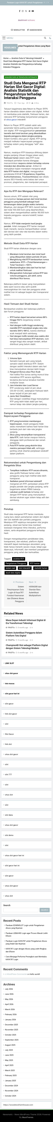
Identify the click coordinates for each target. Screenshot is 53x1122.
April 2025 (9, 1065)
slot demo (9, 835)
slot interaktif (24, 568)
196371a (10, 103)
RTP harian (35, 563)
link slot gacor (11, 714)
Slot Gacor (9, 734)
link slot (8, 744)
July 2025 (9, 1050)
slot (6, 724)
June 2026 (9, 994)
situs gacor (11, 119)
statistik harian (40, 568)
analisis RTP (18, 559)
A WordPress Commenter (16, 974)
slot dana (9, 815)
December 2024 (11, 1086)
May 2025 (9, 1060)
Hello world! (35, 974)
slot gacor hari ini (12, 865)
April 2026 (9, 1004)
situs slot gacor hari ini (14, 855)
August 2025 (10, 1045)
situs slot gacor (11, 754)
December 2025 (11, 1025)
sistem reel (10, 568)
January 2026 (10, 1020)
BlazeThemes (27, 1117)
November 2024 (11, 1091)
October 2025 (10, 1035)
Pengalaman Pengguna (16, 563)
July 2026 (9, 989)
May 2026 (9, 999)
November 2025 (11, 1030)
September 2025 (11, 1040)
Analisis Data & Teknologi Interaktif (21, 77)
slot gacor (9, 704)
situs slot (9, 795)
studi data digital (13, 573)
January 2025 (10, 1081)
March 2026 (10, 1009)
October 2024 (10, 1096)
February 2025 (11, 1075)
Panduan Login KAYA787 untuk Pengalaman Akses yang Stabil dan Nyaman (25, 3)
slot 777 (8, 774)
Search (6, 905)
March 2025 (10, 1070)
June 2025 (9, 1055)
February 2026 (11, 1014)
